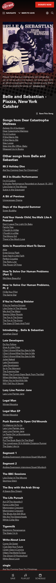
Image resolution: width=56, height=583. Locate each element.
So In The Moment (11, 369)
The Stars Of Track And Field (16, 324)
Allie (5, 250)
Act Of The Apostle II (12, 502)
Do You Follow (9, 344)
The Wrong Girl (10, 236)
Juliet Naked (9, 359)
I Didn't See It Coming (13, 550)
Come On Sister (10, 544)
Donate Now (44, 4)
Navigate (11, 13)
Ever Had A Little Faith (13, 256)
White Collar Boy (11, 520)
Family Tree (8, 227)
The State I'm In (10, 533)
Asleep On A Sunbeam (14, 128)
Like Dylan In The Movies (15, 187)
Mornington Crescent (13, 508)
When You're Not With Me (15, 381)
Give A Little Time (11, 347)
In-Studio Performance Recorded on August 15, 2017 (28, 184)
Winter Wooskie (10, 404)
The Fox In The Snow (13, 318)
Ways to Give (28, 13)
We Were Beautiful (12, 278)
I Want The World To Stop (14, 553)
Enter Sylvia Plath (11, 253)
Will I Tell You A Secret (13, 384)
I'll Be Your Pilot (10, 292)
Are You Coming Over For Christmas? (20, 170)
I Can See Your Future (13, 547)
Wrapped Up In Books (13, 149)
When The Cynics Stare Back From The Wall (23, 375)
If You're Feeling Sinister (14, 305)
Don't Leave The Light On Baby (18, 224)
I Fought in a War (10, 233)
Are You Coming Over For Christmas (20, 569)
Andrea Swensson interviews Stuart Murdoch (24, 457)
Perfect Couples (10, 259)
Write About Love (11, 559)
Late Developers (11, 363)
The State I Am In (11, 446)
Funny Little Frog (11, 505)
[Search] (52, 13)
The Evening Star (11, 372)
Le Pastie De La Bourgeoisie (16, 434)
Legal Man (8, 437)
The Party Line (10, 262)
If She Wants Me (10, 137)
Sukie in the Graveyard (13, 190)
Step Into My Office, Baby (15, 146)
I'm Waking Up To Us (12, 425)
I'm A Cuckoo (9, 134)
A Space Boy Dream (12, 491)
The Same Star (10, 295)
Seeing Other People (13, 315)
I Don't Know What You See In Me (19, 350)
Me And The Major (12, 312)
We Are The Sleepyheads (15, 517)
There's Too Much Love (14, 239)
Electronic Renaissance (14, 530)
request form (39, 86)
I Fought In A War (11, 230)
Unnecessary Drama (12, 200)
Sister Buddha (9, 211)
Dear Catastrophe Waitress (15, 131)
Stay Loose (8, 143)
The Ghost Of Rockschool (15, 556)
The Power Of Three (12, 265)
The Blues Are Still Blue (14, 514)
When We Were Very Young (15, 378)
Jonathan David (10, 334)
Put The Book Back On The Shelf (18, 440)
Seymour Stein (10, 481)
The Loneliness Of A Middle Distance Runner (24, 443)
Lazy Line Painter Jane (13, 394)
